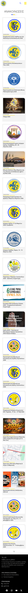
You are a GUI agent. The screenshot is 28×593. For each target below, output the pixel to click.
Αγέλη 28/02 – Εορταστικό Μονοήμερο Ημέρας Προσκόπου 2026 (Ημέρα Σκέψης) (13, 331)
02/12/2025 (6, 541)
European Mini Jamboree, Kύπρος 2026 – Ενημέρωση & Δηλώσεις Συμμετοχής (13, 305)
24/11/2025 (6, 568)
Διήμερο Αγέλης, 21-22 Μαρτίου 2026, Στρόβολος (12, 224)
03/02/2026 (6, 354)
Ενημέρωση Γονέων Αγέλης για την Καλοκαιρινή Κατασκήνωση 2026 (13, 37)
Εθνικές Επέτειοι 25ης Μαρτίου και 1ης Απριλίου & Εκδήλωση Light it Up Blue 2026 (13, 171)
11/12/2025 (6, 488)
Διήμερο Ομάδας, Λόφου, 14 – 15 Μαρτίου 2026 (12, 251)
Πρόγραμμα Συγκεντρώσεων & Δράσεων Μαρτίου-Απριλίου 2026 (13, 197)
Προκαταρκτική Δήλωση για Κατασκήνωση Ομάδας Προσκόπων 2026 (13, 358)
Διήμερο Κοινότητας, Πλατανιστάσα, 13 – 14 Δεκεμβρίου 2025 (13, 545)
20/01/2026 (6, 408)
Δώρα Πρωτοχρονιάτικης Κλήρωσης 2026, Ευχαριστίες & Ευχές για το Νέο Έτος (14, 438)
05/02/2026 (6, 328)
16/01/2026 (6, 434)
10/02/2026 (6, 274)
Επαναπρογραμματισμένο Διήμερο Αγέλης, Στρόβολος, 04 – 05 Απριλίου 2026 (13, 145)
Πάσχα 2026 (6, 117)
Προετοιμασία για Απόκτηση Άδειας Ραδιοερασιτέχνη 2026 (14, 90)
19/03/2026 (6, 168)
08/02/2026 (6, 301)
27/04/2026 (6, 88)
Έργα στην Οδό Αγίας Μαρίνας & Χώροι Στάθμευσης (13, 464)
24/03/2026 (6, 141)
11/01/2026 (6, 461)
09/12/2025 (6, 515)
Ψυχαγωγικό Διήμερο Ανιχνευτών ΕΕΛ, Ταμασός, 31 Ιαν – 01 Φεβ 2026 (13, 411)
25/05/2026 (6, 34)
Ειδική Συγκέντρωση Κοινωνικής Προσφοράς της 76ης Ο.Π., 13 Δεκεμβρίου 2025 (13, 518)
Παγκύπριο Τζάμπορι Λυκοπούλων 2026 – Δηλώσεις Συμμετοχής (13, 277)
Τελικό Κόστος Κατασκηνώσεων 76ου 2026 (12, 64)
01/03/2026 (6, 248)
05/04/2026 (6, 114)
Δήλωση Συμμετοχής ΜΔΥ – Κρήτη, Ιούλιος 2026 (13, 571)
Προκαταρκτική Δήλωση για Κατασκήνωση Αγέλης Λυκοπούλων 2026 (13, 385)
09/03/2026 (6, 221)
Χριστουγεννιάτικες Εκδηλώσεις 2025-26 (12, 491)
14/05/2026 (6, 61)
